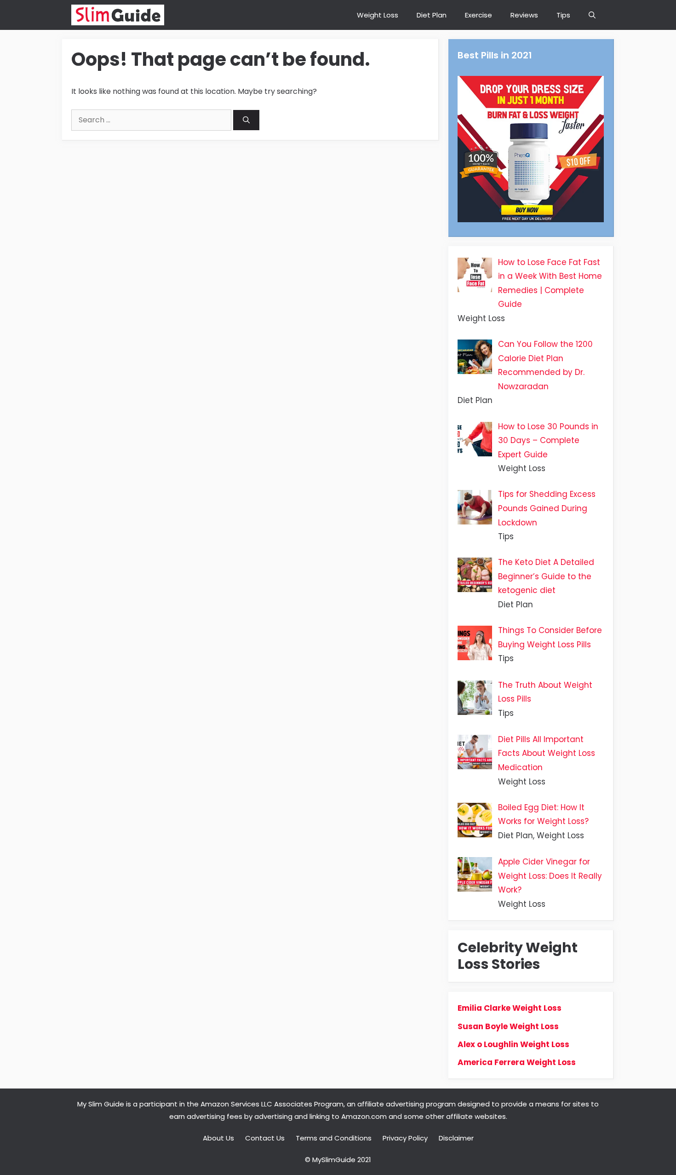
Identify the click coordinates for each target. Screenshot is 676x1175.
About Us (218, 1138)
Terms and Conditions (334, 1138)
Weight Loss (377, 15)
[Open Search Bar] (592, 15)
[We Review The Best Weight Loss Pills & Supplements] (117, 15)
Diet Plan (432, 15)
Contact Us (265, 1138)
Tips (563, 15)
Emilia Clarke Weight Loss (509, 1008)
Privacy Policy (405, 1138)
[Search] (246, 120)
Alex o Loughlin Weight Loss (513, 1044)
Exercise (478, 15)
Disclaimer (456, 1138)
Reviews (524, 15)
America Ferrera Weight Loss (517, 1062)
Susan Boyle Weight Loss (508, 1026)
